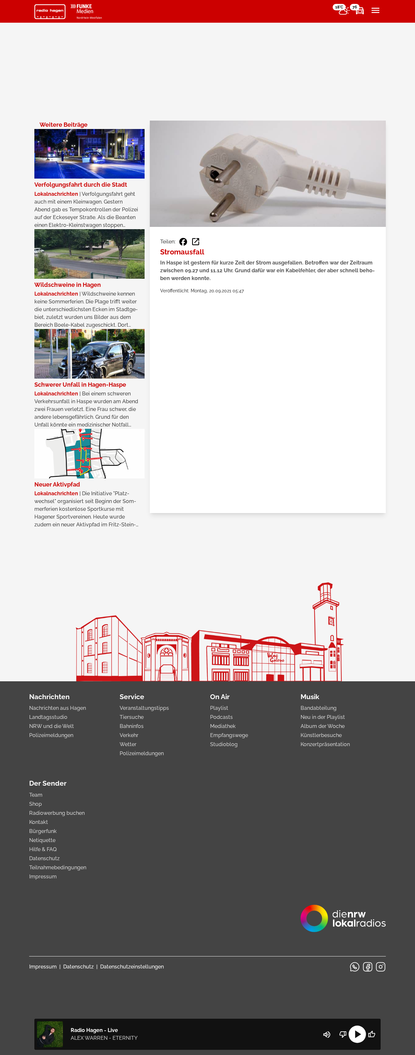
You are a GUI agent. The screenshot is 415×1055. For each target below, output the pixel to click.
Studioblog (224, 744)
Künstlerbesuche (321, 735)
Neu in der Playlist (323, 717)
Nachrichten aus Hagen (57, 708)
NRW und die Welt (51, 726)
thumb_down (343, 1034)
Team (35, 795)
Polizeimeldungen (51, 735)
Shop (35, 804)
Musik (310, 697)
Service (132, 697)
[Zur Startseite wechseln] (49, 12)
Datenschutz (44, 858)
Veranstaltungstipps (144, 708)
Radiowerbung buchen (57, 813)
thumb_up (371, 1034)
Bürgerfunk (43, 831)
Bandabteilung (319, 708)
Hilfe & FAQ (43, 849)
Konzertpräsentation (325, 744)
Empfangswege (229, 735)
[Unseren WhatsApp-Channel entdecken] (355, 967)
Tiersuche (132, 717)
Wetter (128, 744)
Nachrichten (49, 697)
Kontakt (38, 822)
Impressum (43, 876)
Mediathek (223, 726)
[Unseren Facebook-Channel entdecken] (367, 967)
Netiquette (42, 840)
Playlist (219, 708)
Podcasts (221, 717)
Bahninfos (132, 726)
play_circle (357, 1034)
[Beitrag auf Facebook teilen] (183, 242)
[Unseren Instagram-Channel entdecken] (380, 967)
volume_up (326, 1034)
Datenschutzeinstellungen (132, 967)
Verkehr (129, 735)
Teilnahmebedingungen (57, 867)
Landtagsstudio (48, 717)
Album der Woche (323, 726)
